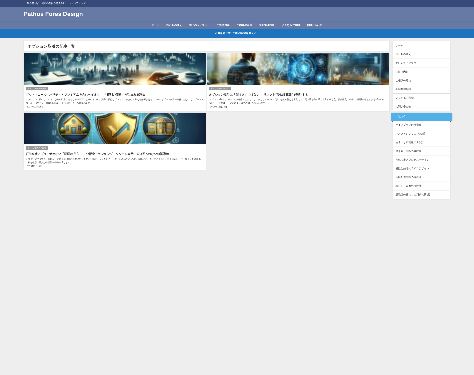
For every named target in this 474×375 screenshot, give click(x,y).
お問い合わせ (314, 25)
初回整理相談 (267, 25)
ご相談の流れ (244, 25)
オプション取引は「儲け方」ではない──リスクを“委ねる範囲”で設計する (258, 94)
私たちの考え (174, 25)
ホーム (156, 25)
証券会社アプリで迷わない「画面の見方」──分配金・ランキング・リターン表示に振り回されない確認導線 (97, 153)
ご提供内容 (223, 25)
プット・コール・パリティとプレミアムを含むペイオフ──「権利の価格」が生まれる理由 (85, 94)
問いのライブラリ (199, 25)
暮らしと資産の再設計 (37, 88)
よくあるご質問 (291, 25)
